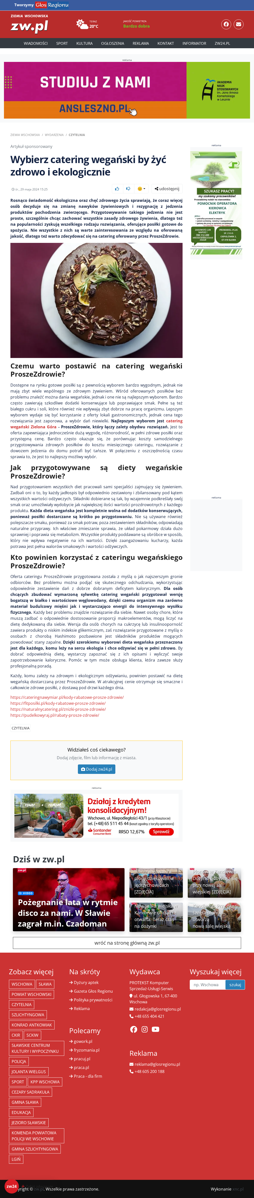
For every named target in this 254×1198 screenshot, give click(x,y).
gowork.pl (83, 1041)
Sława (45, 984)
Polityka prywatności (93, 1000)
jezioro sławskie (29, 1122)
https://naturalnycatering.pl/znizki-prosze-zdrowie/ (58, 709)
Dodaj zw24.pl (99, 769)
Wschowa (22, 984)
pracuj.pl (82, 1059)
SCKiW (32, 1035)
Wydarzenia (54, 135)
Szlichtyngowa (28, 1015)
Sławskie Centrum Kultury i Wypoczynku (35, 1048)
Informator (194, 43)
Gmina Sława (25, 1102)
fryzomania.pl (86, 1050)
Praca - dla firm (88, 1076)
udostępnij (168, 188)
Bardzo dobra (136, 26)
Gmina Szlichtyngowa (35, 1149)
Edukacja (21, 1112)
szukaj (235, 984)
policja (19, 1061)
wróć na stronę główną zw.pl (127, 942)
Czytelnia (77, 135)
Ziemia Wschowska (25, 135)
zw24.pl (222, 43)
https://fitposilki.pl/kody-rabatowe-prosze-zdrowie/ (58, 703)
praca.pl (81, 1067)
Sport (62, 43)
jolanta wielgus (29, 1071)
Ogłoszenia (112, 43)
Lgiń (16, 1159)
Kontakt (166, 43)
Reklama (141, 43)
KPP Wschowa (45, 1082)
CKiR (16, 1035)
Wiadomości (36, 43)
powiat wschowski (31, 994)
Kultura (84, 43)
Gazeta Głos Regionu (93, 991)
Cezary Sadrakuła (30, 1092)
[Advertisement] (222, 535)
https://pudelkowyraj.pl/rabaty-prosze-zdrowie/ (54, 715)
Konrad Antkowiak (32, 1025)
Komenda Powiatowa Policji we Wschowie (34, 1136)
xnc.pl (238, 1189)
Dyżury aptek (86, 982)
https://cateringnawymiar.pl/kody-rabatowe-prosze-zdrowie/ (67, 697)
